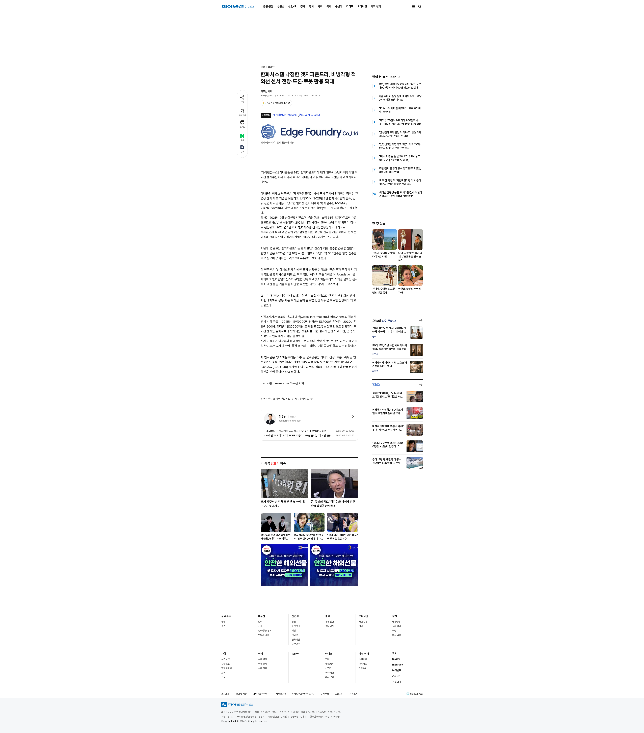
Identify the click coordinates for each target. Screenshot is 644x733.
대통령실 (396, 621)
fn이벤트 (396, 670)
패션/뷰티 (329, 663)
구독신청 (325, 693)
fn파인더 (363, 659)
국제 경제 (262, 659)
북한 (394, 630)
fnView (396, 658)
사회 (320, 6)
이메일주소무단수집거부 (303, 693)
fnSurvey (397, 664)
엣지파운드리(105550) (285, 114)
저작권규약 (281, 693)
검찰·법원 (225, 663)
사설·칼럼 (363, 621)
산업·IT (292, 6)
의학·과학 (296, 644)
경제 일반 (329, 621)
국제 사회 (262, 668)
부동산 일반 (263, 635)
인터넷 (295, 635)
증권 (223, 626)
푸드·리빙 (329, 672)
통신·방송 (296, 626)
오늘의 (384, 321)
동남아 (338, 6)
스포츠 (328, 668)
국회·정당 (396, 626)
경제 (302, 6)
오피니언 (362, 6)
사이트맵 (354, 693)
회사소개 (225, 693)
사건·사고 (225, 659)
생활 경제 (329, 626)
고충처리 (339, 693)
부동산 (280, 6)
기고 (361, 626)
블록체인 (296, 639)
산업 (294, 621)
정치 (311, 6)
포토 (394, 653)
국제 (329, 6)
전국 (223, 677)
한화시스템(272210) (309, 114)
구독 (242, 140)
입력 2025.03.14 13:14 (285, 95)
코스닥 (271, 66)
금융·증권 (268, 6)
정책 (260, 621)
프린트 (242, 127)
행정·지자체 (226, 668)
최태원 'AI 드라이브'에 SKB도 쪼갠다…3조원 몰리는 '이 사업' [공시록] (300, 435)
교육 (223, 672)
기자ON (396, 676)
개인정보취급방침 (261, 693)
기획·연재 (376, 6)
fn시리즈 (363, 663)
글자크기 (242, 115)
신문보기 (396, 681)
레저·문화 (329, 677)
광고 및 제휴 (241, 693)
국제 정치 (262, 663)
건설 (260, 626)
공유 (242, 102)
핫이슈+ (362, 668)
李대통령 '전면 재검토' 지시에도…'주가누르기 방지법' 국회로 (296, 431)
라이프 (349, 6)
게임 (294, 630)
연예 (327, 659)
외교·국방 (396, 635)
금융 (223, 621)
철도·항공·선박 (265, 630)
